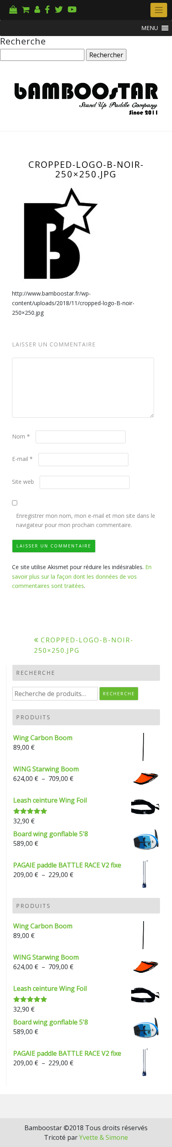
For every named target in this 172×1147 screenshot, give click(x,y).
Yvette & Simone (103, 1137)
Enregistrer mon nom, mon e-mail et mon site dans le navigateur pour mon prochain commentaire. (85, 520)
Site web (23, 481)
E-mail (22, 459)
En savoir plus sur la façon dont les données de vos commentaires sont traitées (82, 576)
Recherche (119, 693)
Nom (21, 436)
